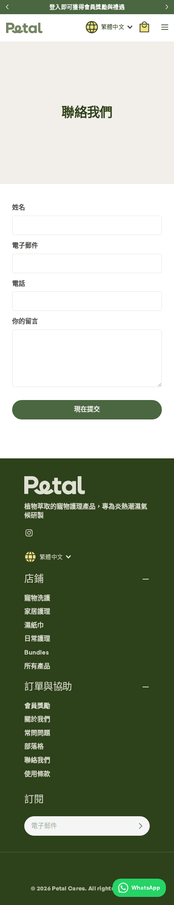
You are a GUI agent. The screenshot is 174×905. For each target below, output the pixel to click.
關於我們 (37, 719)
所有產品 (37, 666)
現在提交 (87, 409)
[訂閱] (140, 825)
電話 (18, 283)
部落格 (34, 746)
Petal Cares (68, 888)
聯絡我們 (37, 760)
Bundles (36, 652)
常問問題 (37, 733)
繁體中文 (112, 26)
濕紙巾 (34, 625)
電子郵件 (25, 245)
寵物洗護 (37, 598)
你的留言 (25, 321)
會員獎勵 (37, 706)
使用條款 (37, 774)
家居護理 (37, 611)
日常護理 (37, 638)
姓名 (18, 207)
